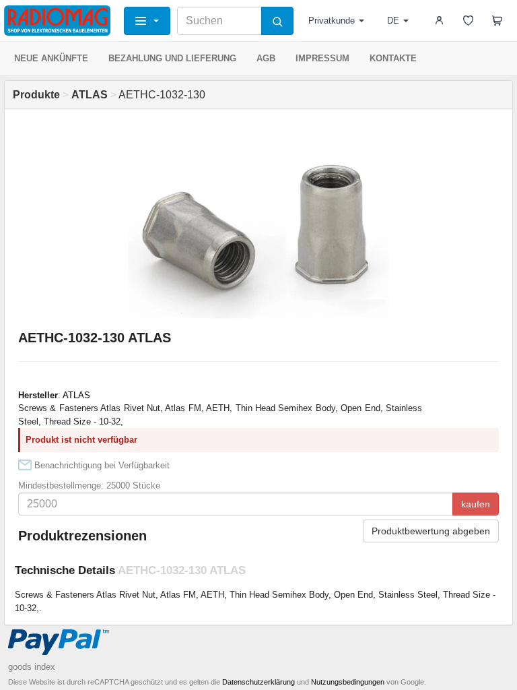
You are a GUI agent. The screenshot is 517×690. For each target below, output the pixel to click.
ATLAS (76, 395)
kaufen (475, 504)
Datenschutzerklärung (258, 682)
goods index (31, 667)
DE (393, 20)
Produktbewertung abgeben (431, 531)
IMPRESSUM (322, 58)
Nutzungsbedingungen (347, 682)
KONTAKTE (393, 58)
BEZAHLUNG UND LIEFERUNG (172, 58)
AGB (265, 58)
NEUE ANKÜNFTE (51, 58)
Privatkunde (331, 20)
